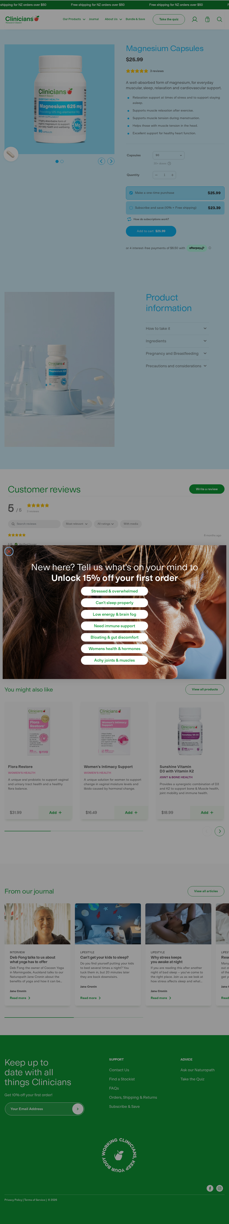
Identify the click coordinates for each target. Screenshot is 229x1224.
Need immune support (114, 625)
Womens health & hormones (114, 648)
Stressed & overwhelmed (114, 591)
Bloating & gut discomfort (114, 637)
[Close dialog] (9, 551)
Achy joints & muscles (114, 660)
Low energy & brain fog (114, 614)
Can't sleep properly (115, 602)
